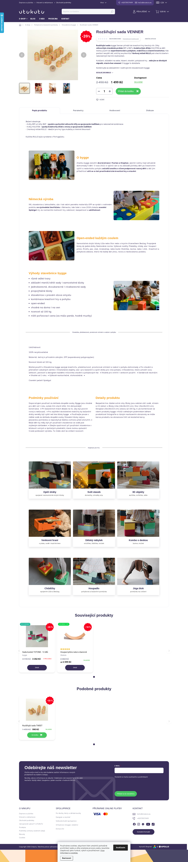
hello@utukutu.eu (143, 814)
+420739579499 (143, 818)
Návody (22, 834)
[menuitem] (23, 19)
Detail (37, 667)
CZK (162, 3)
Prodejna (22, 827)
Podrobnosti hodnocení (131, 39)
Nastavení (66, 858)
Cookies (22, 838)
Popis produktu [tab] (39, 110)
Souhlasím (120, 848)
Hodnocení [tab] (114, 110)
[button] (94, 677)
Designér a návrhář (63, 817)
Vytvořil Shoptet (145, 847)
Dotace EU (60, 829)
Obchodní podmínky (63, 3)
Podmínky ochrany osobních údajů (32, 831)
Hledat (112, 11)
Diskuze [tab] (150, 110)
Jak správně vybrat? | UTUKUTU (31, 824)
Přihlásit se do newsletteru (126, 794)
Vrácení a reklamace (44, 3)
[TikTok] (153, 823)
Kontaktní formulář (143, 832)
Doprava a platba (26, 3)
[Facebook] (134, 823)
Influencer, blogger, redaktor (67, 825)
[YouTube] (148, 823)
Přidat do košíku (126, 91)
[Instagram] (138, 823)
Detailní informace (103, 72)
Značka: (150, 39)
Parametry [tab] (78, 110)
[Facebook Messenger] (143, 823)
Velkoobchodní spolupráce (66, 821)
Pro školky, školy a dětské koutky (68, 813)
